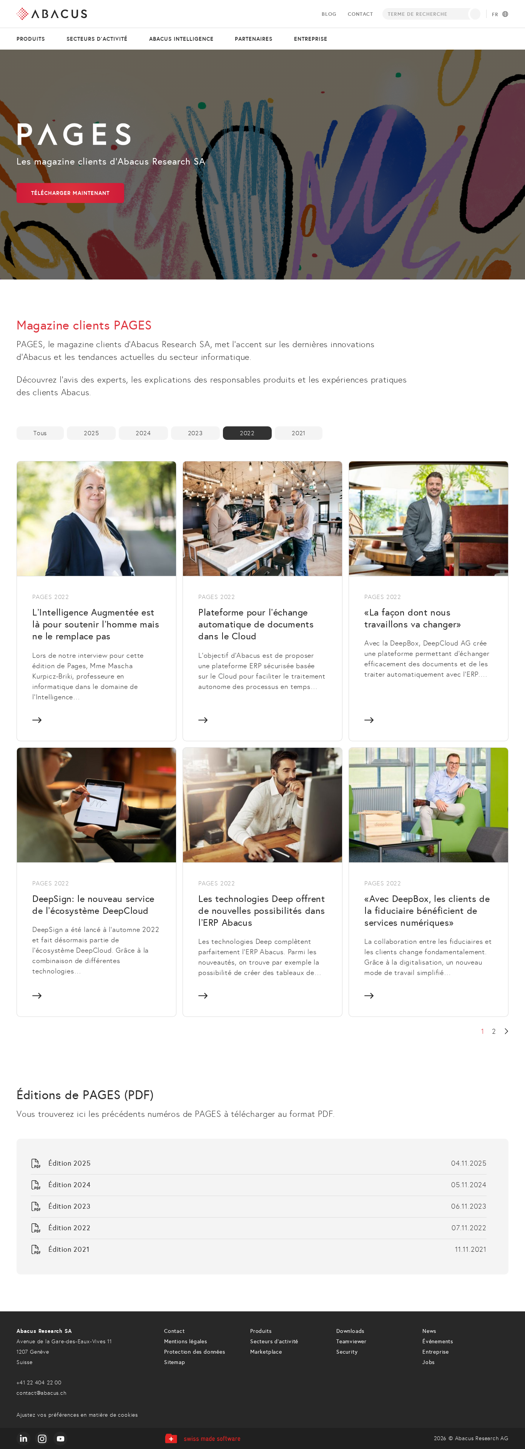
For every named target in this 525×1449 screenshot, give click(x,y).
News (429, 1331)
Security (346, 1352)
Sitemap (174, 1362)
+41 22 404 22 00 (39, 1382)
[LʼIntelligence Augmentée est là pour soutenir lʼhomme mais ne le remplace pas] (96, 601)
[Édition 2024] (259, 1185)
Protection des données (194, 1352)
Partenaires (253, 38)
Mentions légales (185, 1341)
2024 (143, 433)
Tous (40, 433)
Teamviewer (351, 1341)
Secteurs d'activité (97, 38)
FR (495, 15)
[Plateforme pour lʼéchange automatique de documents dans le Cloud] (262, 601)
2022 (247, 433)
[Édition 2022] (259, 1228)
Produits (31, 38)
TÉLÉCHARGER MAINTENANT (70, 193)
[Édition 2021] (259, 1249)
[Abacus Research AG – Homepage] (52, 14)
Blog (329, 14)
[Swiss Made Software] (202, 1438)
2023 (195, 433)
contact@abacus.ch (41, 1393)
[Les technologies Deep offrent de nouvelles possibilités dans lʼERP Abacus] (262, 882)
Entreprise (310, 38)
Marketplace (266, 1352)
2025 (91, 433)
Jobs (428, 1362)
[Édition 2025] (259, 1163)
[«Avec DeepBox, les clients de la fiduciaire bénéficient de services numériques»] (428, 882)
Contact (360, 14)
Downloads (350, 1331)
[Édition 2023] (259, 1206)
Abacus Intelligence (181, 38)
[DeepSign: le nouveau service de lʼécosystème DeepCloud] (96, 882)
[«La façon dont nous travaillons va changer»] (428, 601)
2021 (299, 433)
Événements (437, 1341)
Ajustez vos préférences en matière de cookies (77, 1415)
